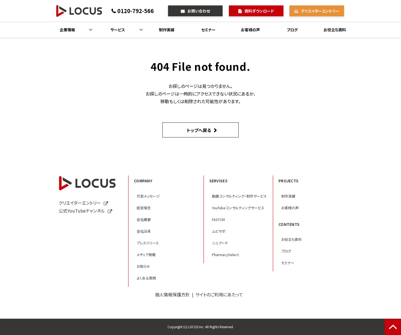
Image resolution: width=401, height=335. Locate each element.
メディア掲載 (146, 254)
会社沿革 (144, 231)
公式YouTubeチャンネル (82, 210)
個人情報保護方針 (172, 294)
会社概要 (144, 219)
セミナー (208, 29)
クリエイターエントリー (320, 11)
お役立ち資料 (335, 29)
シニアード (220, 242)
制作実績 (166, 29)
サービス (117, 29)
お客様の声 (250, 29)
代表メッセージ (148, 196)
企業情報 (67, 29)
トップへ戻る (199, 130)
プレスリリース (148, 242)
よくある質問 (146, 278)
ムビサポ (218, 231)
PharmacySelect (225, 254)
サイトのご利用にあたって (219, 294)
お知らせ (143, 266)
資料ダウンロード (259, 11)
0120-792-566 (135, 11)
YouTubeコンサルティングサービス (238, 207)
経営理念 (144, 207)
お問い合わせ (198, 11)
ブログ (292, 29)
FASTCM (218, 219)
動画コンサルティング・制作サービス (239, 196)
